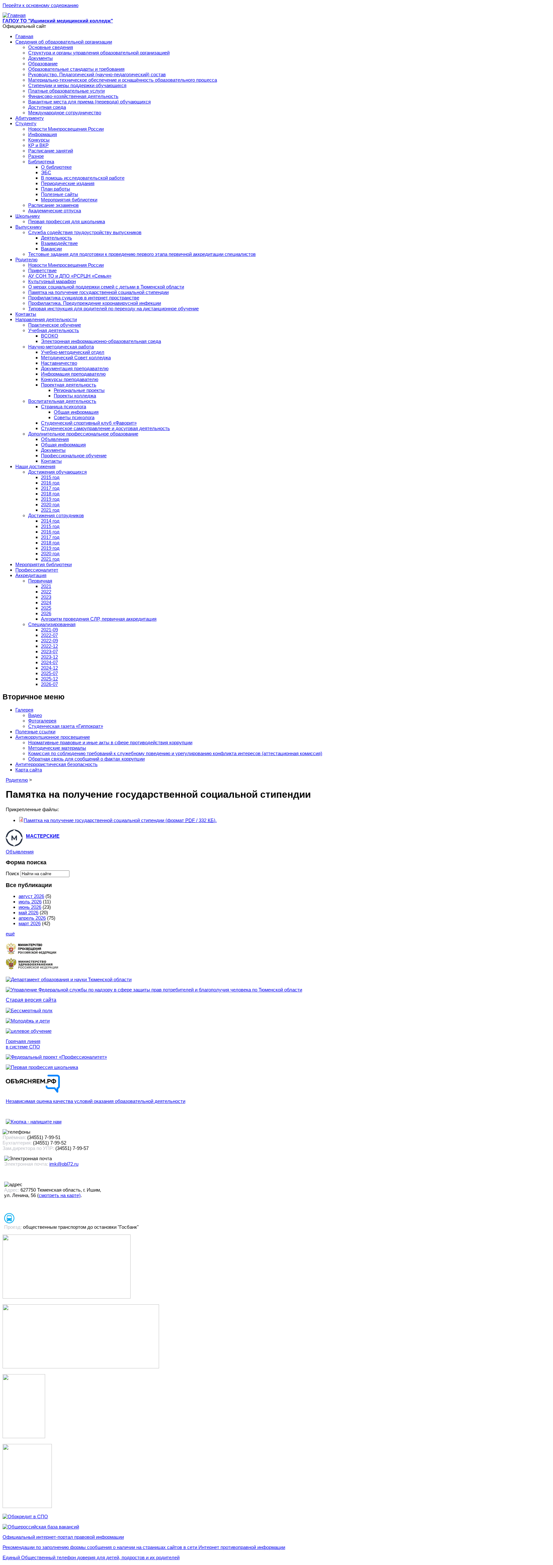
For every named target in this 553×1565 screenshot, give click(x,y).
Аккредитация (30, 575)
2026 (46, 613)
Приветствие (42, 270)
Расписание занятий (50, 150)
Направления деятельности (46, 319)
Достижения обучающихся (57, 472)
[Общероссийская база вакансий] (41, 1526)
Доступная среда (47, 107)
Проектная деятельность (68, 384)
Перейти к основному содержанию (40, 5)
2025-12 (49, 678)
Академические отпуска (54, 210)
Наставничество (59, 363)
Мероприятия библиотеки (69, 199)
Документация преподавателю (74, 368)
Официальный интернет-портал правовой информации (63, 1537)
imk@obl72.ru (63, 1164)
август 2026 (31, 896)
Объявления (55, 439)
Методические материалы (57, 748)
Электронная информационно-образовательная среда (101, 341)
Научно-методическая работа (61, 346)
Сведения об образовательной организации (63, 42)
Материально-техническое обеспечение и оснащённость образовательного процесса (122, 80)
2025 (46, 608)
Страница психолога (63, 406)
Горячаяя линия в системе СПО (23, 1044)
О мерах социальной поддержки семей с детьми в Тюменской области (106, 286)
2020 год (50, 504)
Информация (42, 134)
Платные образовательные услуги (66, 91)
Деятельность (56, 237)
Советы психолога (74, 417)
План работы (55, 189)
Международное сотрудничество (64, 112)
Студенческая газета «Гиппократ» (65, 726)
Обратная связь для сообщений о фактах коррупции (86, 759)
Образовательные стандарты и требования (76, 69)
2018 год (50, 493)
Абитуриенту (29, 118)
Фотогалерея (42, 720)
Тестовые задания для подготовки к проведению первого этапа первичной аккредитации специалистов (142, 254)
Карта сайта (28, 769)
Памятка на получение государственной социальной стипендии (98, 292)
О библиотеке (56, 167)
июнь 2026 (30, 907)
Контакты (25, 314)
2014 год (50, 521)
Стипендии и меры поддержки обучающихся (77, 85)
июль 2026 (30, 901)
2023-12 (49, 657)
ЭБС (46, 172)
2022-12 (49, 646)
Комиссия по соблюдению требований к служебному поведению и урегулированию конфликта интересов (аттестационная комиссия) (175, 753)
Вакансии (51, 248)
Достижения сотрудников (56, 515)
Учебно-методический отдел (72, 352)
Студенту (25, 123)
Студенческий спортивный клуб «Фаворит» (89, 423)
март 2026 (30, 923)
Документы (40, 58)
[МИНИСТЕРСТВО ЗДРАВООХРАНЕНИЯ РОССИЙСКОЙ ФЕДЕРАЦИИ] (32, 969)
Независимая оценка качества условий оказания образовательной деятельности (95, 1101)
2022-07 (49, 635)
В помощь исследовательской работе (82, 178)
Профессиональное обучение (74, 455)
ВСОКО (49, 335)
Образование (43, 63)
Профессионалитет (36, 570)
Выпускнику (28, 227)
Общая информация (76, 412)
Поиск (13, 873)
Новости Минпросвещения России (66, 129)
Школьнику (27, 216)
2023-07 (49, 651)
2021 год (50, 510)
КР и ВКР (38, 145)
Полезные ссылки (35, 731)
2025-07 (49, 673)
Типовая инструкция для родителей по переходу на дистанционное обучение (113, 308)
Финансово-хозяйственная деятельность (73, 96)
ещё (10, 933)
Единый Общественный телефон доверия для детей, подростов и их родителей (91, 1557)
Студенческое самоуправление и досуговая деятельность (105, 428)
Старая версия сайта (31, 1000)
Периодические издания (67, 183)
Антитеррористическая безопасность (56, 764)
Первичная (40, 580)
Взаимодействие (59, 243)
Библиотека (41, 161)
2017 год (50, 488)
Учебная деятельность (53, 330)
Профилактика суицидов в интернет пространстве (83, 297)
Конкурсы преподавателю (69, 379)
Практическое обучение (54, 325)
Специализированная (52, 624)
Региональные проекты (79, 390)
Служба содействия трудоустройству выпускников (84, 232)
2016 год (50, 482)
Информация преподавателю (73, 374)
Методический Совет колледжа (76, 357)
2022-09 (49, 640)
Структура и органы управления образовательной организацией (99, 52)
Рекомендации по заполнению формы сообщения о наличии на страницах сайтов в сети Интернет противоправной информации (144, 1547)
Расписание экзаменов (53, 205)
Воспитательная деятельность (62, 401)
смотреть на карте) (60, 1195)
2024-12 (49, 668)
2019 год (50, 499)
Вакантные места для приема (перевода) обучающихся (89, 101)
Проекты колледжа (75, 395)
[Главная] (14, 15)
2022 (46, 591)
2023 (46, 597)
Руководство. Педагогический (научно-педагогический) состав (97, 74)
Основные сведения (50, 47)
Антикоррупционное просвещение (52, 737)
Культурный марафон (52, 281)
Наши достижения (35, 466)
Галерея (24, 710)
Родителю (26, 259)
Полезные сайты (59, 194)
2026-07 (49, 684)
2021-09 (49, 629)
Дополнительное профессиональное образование (83, 433)
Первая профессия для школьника (66, 221)
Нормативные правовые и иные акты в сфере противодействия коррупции (110, 742)
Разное (36, 156)
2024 (46, 602)
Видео (35, 715)
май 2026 (28, 912)
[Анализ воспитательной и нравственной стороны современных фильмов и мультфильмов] (24, 1436)
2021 (46, 586)
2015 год (50, 477)
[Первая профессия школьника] (42, 1067)
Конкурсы (39, 140)
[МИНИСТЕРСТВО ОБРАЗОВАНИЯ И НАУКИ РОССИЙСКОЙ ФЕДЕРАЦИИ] (32, 954)
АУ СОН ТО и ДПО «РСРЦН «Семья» (69, 276)
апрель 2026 (32, 918)
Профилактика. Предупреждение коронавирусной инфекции (94, 303)
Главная (24, 36)
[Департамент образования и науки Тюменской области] (69, 979)
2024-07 (49, 662)
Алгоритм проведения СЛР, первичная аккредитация (98, 619)
